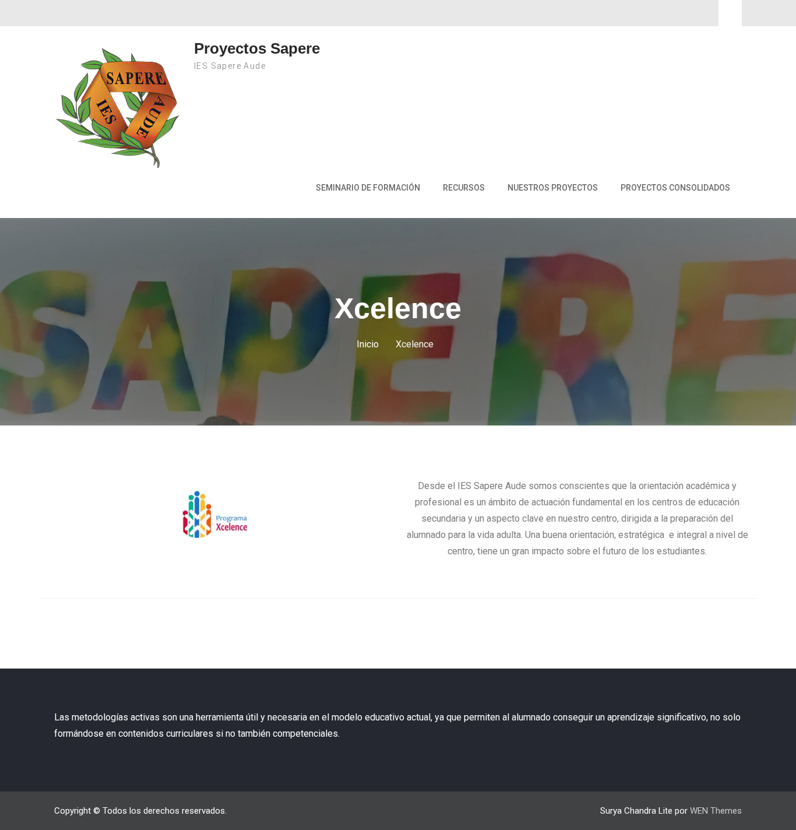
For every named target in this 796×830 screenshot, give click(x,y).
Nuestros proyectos (553, 187)
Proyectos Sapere (257, 48)
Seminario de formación (368, 187)
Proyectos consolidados (675, 187)
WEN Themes (716, 811)
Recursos (464, 187)
